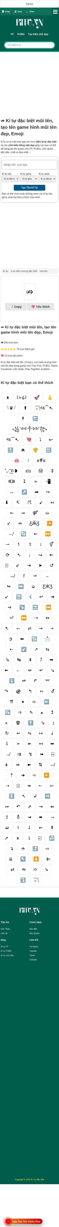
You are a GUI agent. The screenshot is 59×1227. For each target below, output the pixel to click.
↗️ (24, 491)
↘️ (22, 607)
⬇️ (12, 680)
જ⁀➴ (12, 439)
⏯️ (48, 533)
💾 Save (18, 11)
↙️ (24, 649)
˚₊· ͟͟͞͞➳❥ (11, 470)
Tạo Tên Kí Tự (29, 187)
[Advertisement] (29, 83)
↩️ (51, 838)
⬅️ (46, 701)
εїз (28, 470)
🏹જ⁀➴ (43, 407)
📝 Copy (6, 11)
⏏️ (36, 858)
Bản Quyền (34, 933)
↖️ (23, 858)
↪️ (7, 712)
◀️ (49, 523)
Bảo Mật (33, 929)
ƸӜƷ (47, 586)
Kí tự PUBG (6, 951)
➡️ (47, 796)
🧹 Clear (30, 11)
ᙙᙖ (11, 481)
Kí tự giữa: (26, 174)
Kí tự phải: (44, 174)
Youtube (33, 951)
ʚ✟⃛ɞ (41, 460)
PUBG (21, 34)
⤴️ (35, 848)
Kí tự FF (4, 946)
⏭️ (24, 617)
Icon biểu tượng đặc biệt (24, 271)
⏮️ (48, 607)
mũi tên (44, 271)
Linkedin (33, 960)
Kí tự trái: (7, 174)
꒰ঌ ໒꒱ (21, 397)
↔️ (21, 586)
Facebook (33, 946)
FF (12, 34)
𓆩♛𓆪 (11, 407)
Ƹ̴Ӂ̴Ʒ (34, 523)
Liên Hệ (4, 933)
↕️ (11, 796)
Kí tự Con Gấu (7, 955)
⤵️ (23, 880)
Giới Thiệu (5, 929)
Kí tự (5, 271)
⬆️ (30, 722)
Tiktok (32, 955)
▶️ (46, 775)
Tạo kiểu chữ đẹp (38, 34)
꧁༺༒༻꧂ (29, 428)
